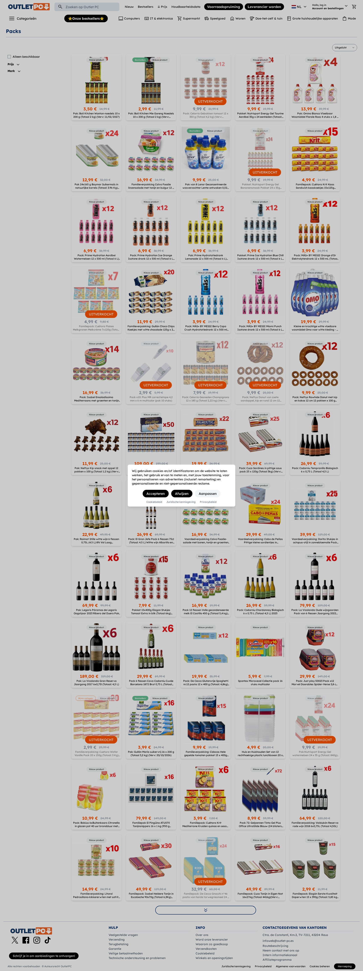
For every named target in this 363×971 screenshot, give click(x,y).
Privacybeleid (208, 502)
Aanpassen (208, 493)
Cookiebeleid (154, 502)
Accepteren (155, 493)
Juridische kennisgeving (181, 502)
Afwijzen (182, 493)
